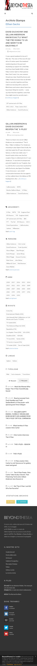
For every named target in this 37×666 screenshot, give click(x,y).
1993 (18, 295)
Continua (10, 664)
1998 (18, 292)
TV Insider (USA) (11, 345)
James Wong (20, 254)
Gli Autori (9, 558)
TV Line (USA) (10, 339)
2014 (28, 282)
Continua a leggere (12, 98)
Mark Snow (9, 260)
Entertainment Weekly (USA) (14, 314)
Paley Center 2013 (21, 107)
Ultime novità (10, 570)
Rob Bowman (22, 263)
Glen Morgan (20, 250)
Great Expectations (12, 225)
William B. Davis (11, 263)
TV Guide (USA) (11, 322)
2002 (8, 292)
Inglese (8, 361)
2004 (28, 289)
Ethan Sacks (16, 49)
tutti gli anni (13, 298)
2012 (13, 285)
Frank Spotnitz (22, 247)
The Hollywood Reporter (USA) (15, 326)
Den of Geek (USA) (23, 345)
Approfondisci (18, 664)
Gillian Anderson (11, 110)
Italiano (14, 361)
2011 (18, 285)
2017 (13, 282)
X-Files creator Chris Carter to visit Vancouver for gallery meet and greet (18, 463)
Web (7, 374)
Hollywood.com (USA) (14, 51)
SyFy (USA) (26, 332)
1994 (13, 295)
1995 (8, 295)
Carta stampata (16, 374)
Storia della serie (11, 555)
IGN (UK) (20, 335)
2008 (8, 289)
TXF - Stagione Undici (22, 215)
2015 (23, 282)
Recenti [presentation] (13, 381)
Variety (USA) (20, 339)
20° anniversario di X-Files (14, 103)
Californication (10, 187)
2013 (8, 285)
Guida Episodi (10, 552)
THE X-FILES (17, 454)
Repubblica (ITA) (11, 329)
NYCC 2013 (9, 107)
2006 (18, 289)
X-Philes (24, 190)
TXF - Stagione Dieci (24, 212)
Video (8, 567)
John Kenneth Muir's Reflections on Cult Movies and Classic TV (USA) (18, 318)
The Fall (13, 222)
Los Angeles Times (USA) (13, 332)
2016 (18, 282)
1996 (28, 292)
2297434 (23, 502)
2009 (28, 285)
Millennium (16, 228)
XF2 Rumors (20, 222)
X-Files (8, 212)
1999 (13, 292)
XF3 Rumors (10, 215)
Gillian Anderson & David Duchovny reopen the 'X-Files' (16, 126)
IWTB (18, 187)
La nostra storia (11, 573)
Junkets (8, 228)
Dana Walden (10, 267)
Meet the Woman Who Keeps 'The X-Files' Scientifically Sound (18, 389)
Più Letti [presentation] (24, 380)
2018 (8, 282)
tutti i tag (12, 231)
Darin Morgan (10, 254)
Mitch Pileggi (10, 257)
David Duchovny (23, 110)
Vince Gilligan (10, 250)
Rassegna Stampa (11, 564)
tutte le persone (14, 270)
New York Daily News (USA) (16, 135)
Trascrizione (26, 374)
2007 (13, 289)
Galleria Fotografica (12, 561)
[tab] (12, 380)
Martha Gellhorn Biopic (13, 190)
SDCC (28, 222)
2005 (23, 289)
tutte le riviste (13, 348)
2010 (23, 285)
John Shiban (18, 260)
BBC (25, 219)
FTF (7, 222)
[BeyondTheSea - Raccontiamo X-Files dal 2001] (18, 5)
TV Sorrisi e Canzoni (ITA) (14, 342)
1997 (23, 292)
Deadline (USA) (10, 335)
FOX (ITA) (9, 311)
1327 (11, 502)
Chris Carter (21, 244)
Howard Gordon (21, 257)
